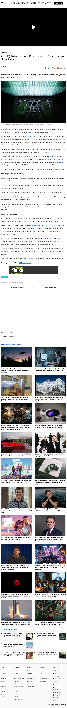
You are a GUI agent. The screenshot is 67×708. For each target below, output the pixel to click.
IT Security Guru (30, 136)
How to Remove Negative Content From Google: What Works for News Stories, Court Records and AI (14, 635)
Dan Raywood (6, 66)
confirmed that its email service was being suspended (46, 226)
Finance (16, 681)
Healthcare (16, 676)
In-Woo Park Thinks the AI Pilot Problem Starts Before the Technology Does (47, 635)
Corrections (29, 683)
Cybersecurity (17, 683)
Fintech (16, 696)
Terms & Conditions (31, 676)
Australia (42, 670)
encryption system (55, 159)
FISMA (23, 156)
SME (2, 681)
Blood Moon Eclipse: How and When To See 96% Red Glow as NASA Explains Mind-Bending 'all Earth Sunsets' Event (16, 596)
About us (29, 670)
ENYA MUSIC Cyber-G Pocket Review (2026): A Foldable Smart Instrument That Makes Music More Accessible (14, 654)
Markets (3, 676)
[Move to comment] (64, 68)
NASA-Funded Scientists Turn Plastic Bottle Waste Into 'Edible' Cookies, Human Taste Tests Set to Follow (16, 399)
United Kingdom (43, 678)
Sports (2, 694)
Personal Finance (5, 683)
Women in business (18, 689)
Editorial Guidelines (50, 287)
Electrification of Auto (19, 678)
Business (3, 678)
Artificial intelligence (19, 686)
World (2, 670)
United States (43, 681)
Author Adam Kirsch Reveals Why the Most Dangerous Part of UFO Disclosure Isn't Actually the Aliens (16, 370)
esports (16, 691)
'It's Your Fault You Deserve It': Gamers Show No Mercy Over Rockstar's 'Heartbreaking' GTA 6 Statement (50, 567)
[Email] (61, 68)
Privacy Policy (30, 678)
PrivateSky (4, 129)
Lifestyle (3, 691)
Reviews (3, 696)
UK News (3, 673)
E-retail (15, 670)
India (41, 673)
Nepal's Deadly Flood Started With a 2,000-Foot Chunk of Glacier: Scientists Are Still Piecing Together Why (49, 399)
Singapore (42, 676)
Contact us (29, 673)
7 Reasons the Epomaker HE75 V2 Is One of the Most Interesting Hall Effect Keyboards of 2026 (14, 644)
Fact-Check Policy (31, 689)
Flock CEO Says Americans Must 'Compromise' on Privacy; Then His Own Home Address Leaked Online (16, 510)
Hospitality (16, 673)
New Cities (16, 694)
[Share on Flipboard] (55, 68)
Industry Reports (18, 699)
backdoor (61, 162)
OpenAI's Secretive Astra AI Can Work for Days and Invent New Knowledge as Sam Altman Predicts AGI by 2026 (15, 567)
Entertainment (4, 689)
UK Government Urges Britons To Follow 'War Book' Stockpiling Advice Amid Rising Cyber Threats (49, 539)
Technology (4, 686)
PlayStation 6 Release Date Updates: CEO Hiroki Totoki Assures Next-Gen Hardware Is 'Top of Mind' (50, 482)
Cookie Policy (30, 681)
